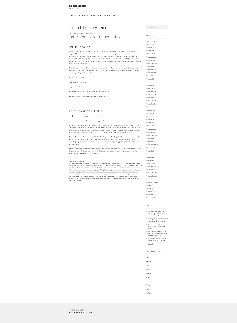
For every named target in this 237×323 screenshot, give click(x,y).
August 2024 (151, 110)
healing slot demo (81, 172)
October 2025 (152, 69)
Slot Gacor (72, 15)
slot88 (148, 277)
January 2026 (152, 60)
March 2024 (151, 126)
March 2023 (151, 163)
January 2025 (152, 94)
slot (147, 265)
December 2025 (152, 63)
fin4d (147, 257)
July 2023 (151, 151)
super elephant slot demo (95, 178)
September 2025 (153, 72)
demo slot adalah (130, 165)
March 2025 (151, 88)
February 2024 (152, 129)
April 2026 (151, 50)
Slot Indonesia (83, 15)
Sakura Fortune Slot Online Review (94, 36)
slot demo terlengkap (80, 176)
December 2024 (152, 97)
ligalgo (148, 285)
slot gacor (149, 269)
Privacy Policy (73, 312)
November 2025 (152, 66)
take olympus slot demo (129, 178)
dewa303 (148, 273)
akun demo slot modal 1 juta (116, 163)
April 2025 (151, 85)
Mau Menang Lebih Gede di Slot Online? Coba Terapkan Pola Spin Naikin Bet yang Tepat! (157, 233)
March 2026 (151, 54)
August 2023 (151, 148)
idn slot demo (91, 172)
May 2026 (151, 47)
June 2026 (151, 44)
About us (107, 15)
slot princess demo (109, 176)
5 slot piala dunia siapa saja (80, 163)
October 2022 (152, 179)
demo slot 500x (120, 165)
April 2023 (151, 160)
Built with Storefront (86, 312)
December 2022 (152, 173)
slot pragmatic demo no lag (95, 176)
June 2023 (151, 154)
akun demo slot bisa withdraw (98, 163)
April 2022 (151, 188)
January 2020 (152, 198)
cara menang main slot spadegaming (104, 165)
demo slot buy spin (77, 168)
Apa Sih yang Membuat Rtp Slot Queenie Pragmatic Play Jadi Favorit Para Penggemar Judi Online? (157, 241)
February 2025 (152, 91)
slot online (149, 281)
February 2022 (152, 194)
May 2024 (151, 119)
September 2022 (153, 182)
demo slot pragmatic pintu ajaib (84, 170)
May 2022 (151, 185)
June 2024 (151, 116)
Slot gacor (149, 293)
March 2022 (151, 191)
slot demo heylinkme (104, 174)
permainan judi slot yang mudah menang (127, 172)
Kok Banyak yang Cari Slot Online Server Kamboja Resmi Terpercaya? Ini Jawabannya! (158, 219)
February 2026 (152, 57)
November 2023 (152, 138)
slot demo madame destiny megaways (121, 174)
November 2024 (152, 101)
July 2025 (151, 76)
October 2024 (152, 104)
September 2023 (153, 144)
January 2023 (152, 169)
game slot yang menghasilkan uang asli (124, 170)
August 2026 (151, 41)
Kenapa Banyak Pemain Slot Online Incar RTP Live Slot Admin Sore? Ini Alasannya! (157, 213)
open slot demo (109, 172)
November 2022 (152, 176)
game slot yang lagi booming (103, 170)
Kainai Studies (78, 5)
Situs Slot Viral (79, 161)
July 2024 (151, 113)
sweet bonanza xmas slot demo (113, 178)
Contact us (116, 15)
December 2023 (152, 135)
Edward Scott (89, 33)
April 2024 (151, 122)
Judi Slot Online (96, 15)
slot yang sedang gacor (80, 178)
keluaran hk (149, 261)
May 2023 (151, 157)
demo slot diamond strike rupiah (93, 168)
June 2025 (151, 79)
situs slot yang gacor (75, 174)
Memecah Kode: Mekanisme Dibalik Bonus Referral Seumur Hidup (157, 226)
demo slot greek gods (119, 168)
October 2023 (152, 141)
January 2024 (152, 132)
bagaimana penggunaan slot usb (83, 165)
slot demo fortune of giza (89, 174)
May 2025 (151, 82)
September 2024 (153, 107)
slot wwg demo (120, 176)
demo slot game (108, 168)
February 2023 (152, 166)
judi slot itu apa (100, 172)
